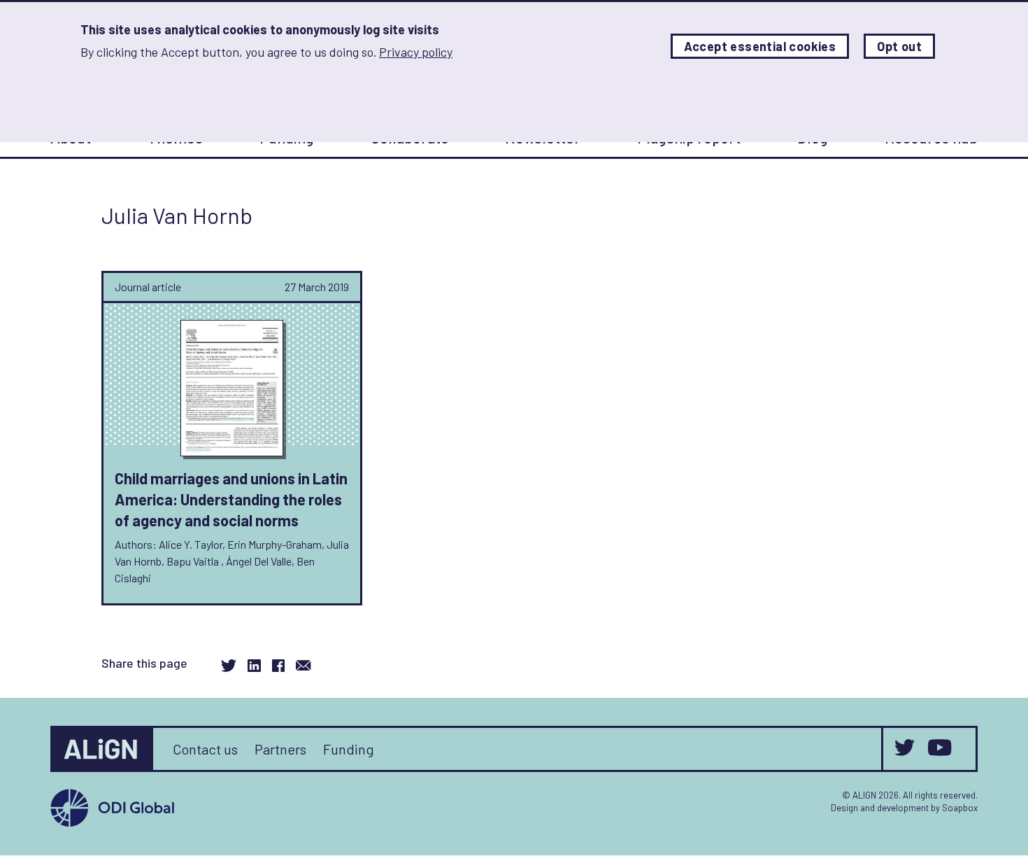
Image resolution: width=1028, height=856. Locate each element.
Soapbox (960, 807)
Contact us (205, 749)
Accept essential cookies (760, 46)
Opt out (899, 46)
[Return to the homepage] (102, 749)
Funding (348, 749)
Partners (280, 749)
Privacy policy (415, 51)
